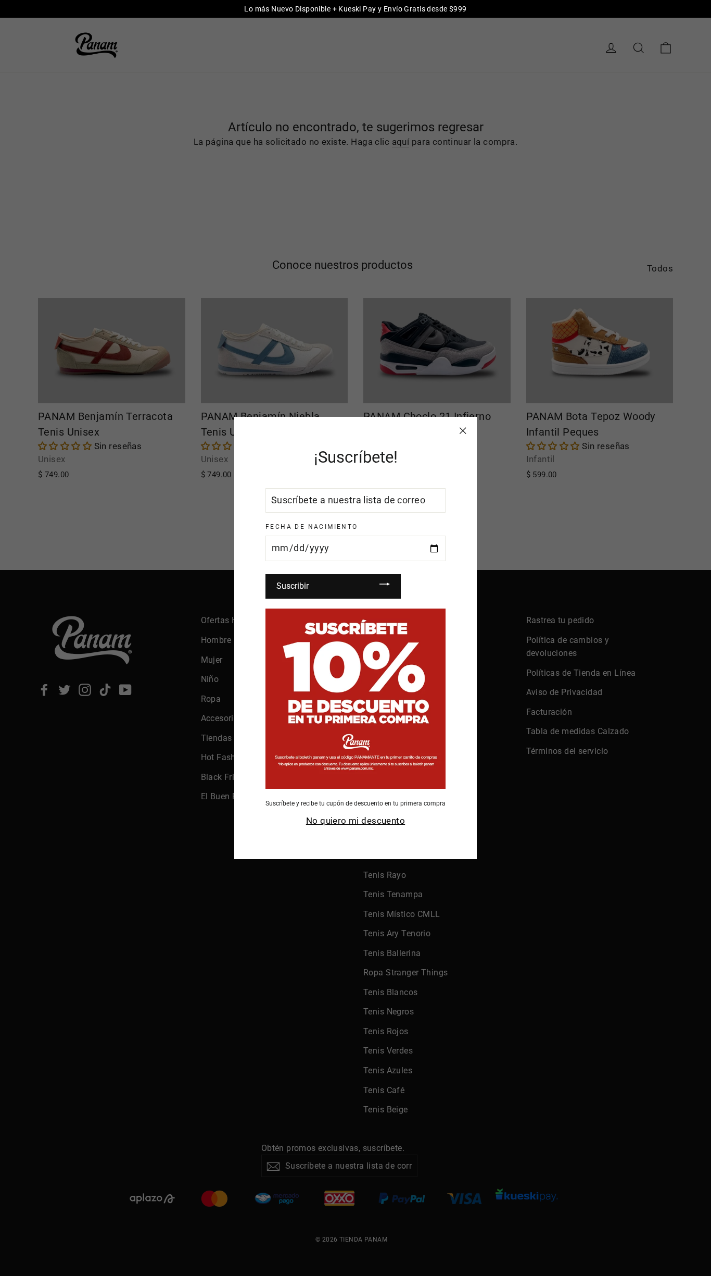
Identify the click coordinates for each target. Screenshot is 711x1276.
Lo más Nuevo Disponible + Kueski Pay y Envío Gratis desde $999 (355, 9)
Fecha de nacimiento (311, 526)
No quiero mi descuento (355, 820)
